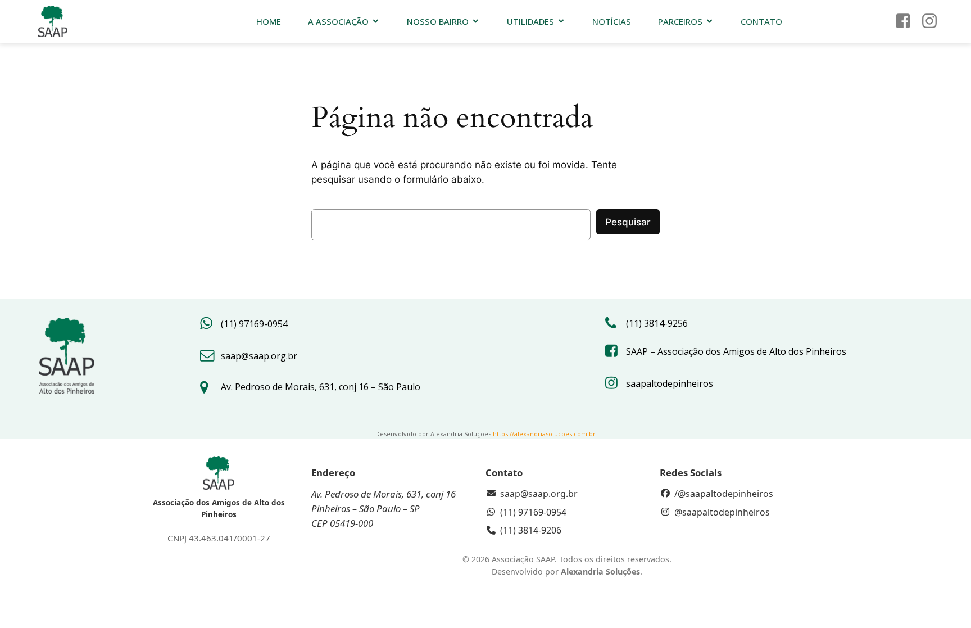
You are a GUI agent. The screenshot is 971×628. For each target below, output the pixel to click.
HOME (268, 21)
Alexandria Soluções (600, 571)
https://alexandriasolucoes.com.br (544, 434)
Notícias (611, 21)
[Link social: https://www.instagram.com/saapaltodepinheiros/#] (933, 21)
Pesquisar (628, 222)
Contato (761, 21)
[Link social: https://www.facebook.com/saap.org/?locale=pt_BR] (907, 21)
